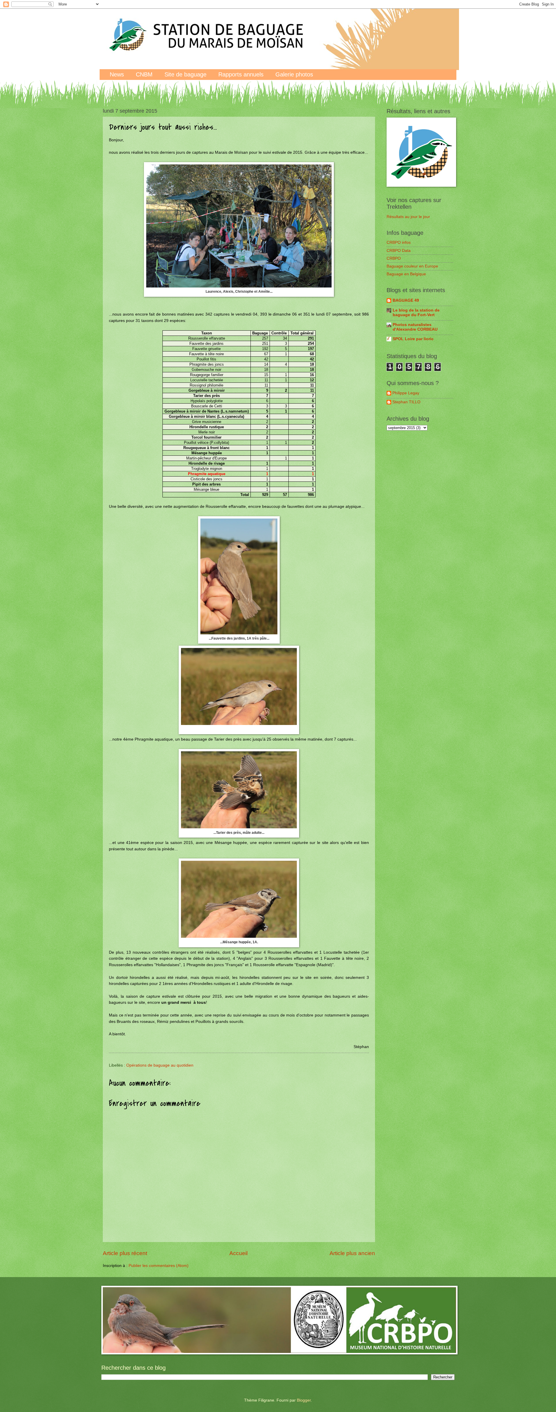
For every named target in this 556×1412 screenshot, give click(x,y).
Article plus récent (125, 1253)
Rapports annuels (241, 74)
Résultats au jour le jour (408, 217)
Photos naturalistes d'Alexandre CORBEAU (415, 327)
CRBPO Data (399, 250)
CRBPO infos (399, 242)
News (117, 74)
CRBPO (394, 258)
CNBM (144, 74)
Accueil (238, 1253)
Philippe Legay (405, 393)
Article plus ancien (352, 1253)
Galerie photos (294, 74)
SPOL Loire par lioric (413, 339)
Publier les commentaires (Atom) (159, 1265)
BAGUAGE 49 (406, 300)
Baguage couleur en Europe (412, 266)
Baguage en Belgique (406, 274)
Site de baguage (185, 74)
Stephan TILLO (406, 402)
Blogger (304, 1400)
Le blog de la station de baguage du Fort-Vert (416, 312)
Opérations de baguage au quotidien (159, 1065)
